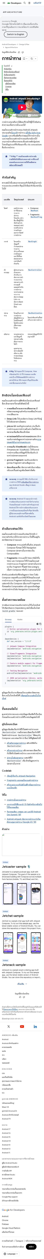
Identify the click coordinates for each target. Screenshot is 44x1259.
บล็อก (4, 1059)
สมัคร (31, 1247)
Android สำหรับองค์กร (10, 1043)
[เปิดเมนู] (3, 3)
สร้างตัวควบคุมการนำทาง (16, 743)
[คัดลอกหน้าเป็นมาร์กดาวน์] (32, 59)
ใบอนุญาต (19, 1241)
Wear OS (5, 1107)
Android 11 (6, 1153)
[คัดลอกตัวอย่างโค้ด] (40, 623)
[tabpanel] (22, 654)
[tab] (8, 619)
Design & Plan (24, 44)
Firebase (5, 1224)
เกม (3, 1073)
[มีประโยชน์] (19, 52)
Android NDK (7, 1179)
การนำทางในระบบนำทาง (16, 800)
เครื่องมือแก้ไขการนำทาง (29, 482)
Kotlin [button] (19, 619)
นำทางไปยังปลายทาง (15, 758)
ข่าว (3, 1055)
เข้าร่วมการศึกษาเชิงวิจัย (10, 1201)
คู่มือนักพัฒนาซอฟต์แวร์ (10, 1167)
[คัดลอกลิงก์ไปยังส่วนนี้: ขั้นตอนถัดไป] (20, 709)
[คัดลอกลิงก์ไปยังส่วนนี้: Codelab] (13, 770)
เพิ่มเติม (22, 984)
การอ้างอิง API (7, 1171)
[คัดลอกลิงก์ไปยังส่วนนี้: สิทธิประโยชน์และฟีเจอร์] (33, 395)
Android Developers (9, 44)
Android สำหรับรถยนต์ (10, 1115)
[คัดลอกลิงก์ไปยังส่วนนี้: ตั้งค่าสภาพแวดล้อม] (27, 599)
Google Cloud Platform (11, 1228)
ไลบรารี (14, 133)
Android (5, 1039)
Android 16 (6, 1133)
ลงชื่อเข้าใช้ (37, 3)
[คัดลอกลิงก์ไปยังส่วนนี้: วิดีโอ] (9, 794)
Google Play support (9, 1197)
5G (3, 1093)
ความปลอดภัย (7, 1047)
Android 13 (6, 1145)
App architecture (12, 12)
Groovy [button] (8, 619)
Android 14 (6, 1141)
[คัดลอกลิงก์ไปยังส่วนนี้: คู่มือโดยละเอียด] (19, 724)
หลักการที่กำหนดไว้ (16, 165)
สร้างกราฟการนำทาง (14, 750)
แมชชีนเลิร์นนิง (7, 1077)
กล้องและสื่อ (6, 1085)
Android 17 (6, 1129)
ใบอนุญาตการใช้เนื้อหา (11, 1009)
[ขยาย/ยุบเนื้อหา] (11, 66)
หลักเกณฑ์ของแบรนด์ (33, 1241)
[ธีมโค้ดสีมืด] (37, 623)
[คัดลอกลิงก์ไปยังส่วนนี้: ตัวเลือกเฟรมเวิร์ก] (25, 528)
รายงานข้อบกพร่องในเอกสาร (12, 1193)
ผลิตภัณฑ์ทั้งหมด (8, 1232)
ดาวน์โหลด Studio (8, 1175)
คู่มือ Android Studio (9, 1163)
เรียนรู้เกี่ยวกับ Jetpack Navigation (21, 776)
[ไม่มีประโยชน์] (22, 52)
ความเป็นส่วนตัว (7, 1089)
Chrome (5, 1220)
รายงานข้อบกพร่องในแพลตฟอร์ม (14, 1189)
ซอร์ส (4, 1051)
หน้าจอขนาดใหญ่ (8, 1103)
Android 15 (6, 1137)
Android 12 (6, 1149)
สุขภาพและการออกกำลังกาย (12, 1081)
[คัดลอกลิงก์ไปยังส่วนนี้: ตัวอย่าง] (11, 829)
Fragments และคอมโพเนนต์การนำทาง (22, 780)
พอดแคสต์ (5, 1063)
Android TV (6, 1119)
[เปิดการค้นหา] (24, 2)
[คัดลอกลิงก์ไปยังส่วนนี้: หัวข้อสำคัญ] (18, 177)
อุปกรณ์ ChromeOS (9, 1111)
